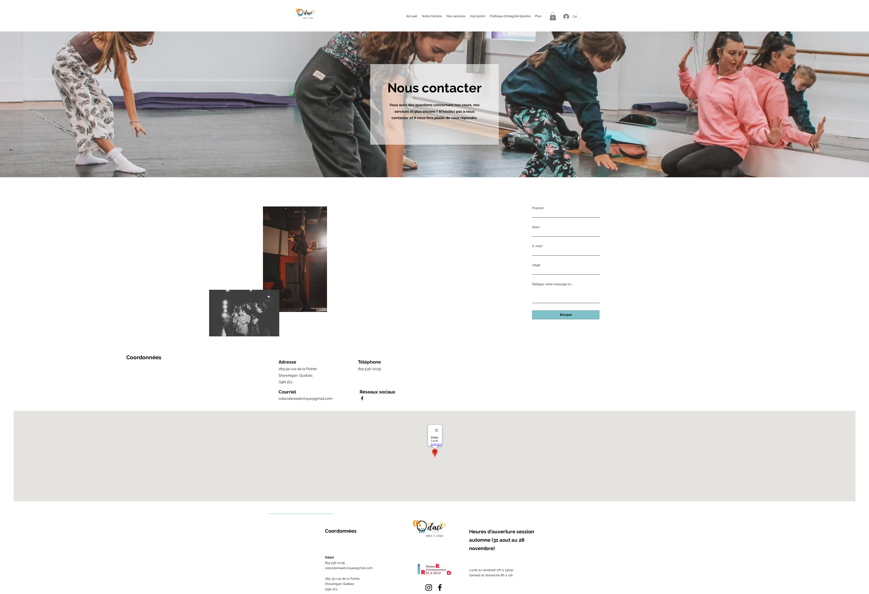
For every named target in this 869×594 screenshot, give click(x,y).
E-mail (537, 246)
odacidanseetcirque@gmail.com (305, 398)
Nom (536, 227)
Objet (536, 265)
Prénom (538, 208)
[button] (456, 16)
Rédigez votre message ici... (552, 284)
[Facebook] (362, 398)
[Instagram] (428, 587)
